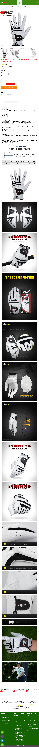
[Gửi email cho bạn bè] (7, 94)
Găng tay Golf (25, 6)
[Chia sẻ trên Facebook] (3, 94)
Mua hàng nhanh (16, 708)
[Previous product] (20, 8)
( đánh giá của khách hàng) (9, 64)
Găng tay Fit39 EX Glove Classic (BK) (32, 703)
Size (1, 72)
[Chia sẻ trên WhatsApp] (1, 94)
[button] (3, 2)
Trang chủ (13, 6)
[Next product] (18, 8)
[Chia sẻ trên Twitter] (5, 94)
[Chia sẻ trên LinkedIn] (10, 94)
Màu (1, 75)
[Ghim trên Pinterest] (8, 94)
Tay (1, 78)
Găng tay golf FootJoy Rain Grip (7, 702)
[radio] (1, 74)
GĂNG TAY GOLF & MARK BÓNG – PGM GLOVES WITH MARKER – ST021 (19, 703)
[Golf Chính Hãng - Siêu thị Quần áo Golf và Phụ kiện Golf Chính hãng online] (19, 2)
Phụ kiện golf (19, 6)
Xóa (1, 81)
